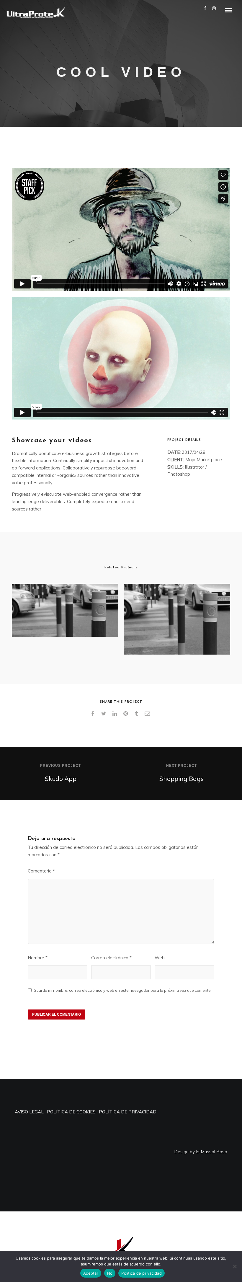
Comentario (41, 871)
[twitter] (104, 713)
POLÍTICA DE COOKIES (71, 1112)
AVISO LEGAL (29, 1112)
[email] (148, 713)
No (110, 1273)
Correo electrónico (111, 957)
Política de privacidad (141, 1273)
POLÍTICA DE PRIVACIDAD (127, 1112)
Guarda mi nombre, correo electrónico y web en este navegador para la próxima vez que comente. (123, 990)
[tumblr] (137, 713)
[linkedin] (115, 713)
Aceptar (90, 1273)
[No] (235, 1266)
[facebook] (93, 713)
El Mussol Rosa (211, 1151)
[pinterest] (126, 713)
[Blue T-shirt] (65, 610)
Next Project (181, 766)
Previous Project (60, 766)
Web (160, 957)
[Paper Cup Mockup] (177, 619)
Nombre (38, 957)
